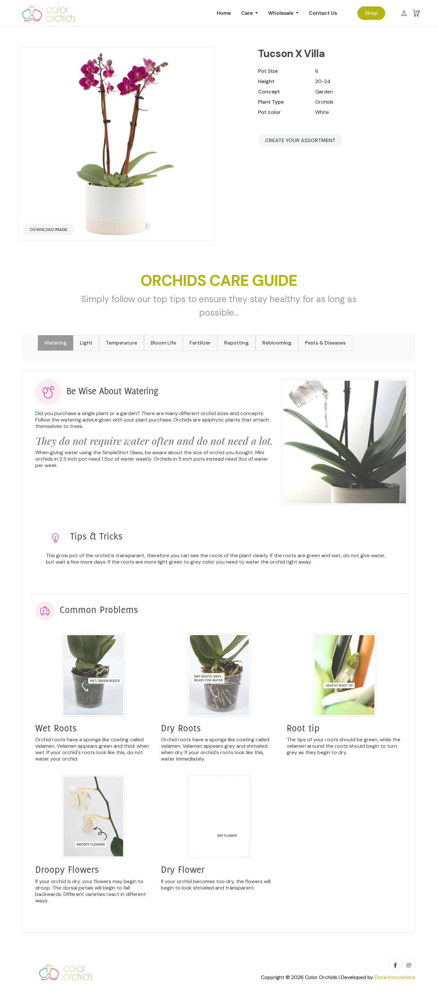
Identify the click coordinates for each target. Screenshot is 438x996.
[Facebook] (395, 965)
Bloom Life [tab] (163, 342)
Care (247, 13)
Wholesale (281, 13)
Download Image (48, 229)
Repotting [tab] (236, 342)
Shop (371, 13)
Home (224, 13)
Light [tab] (86, 342)
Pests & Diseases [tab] (325, 342)
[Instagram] (409, 965)
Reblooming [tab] (276, 342)
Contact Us (323, 13)
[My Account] (404, 13)
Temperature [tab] (121, 342)
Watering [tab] (55, 342)
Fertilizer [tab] (200, 342)
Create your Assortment (300, 140)
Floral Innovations (395, 977)
